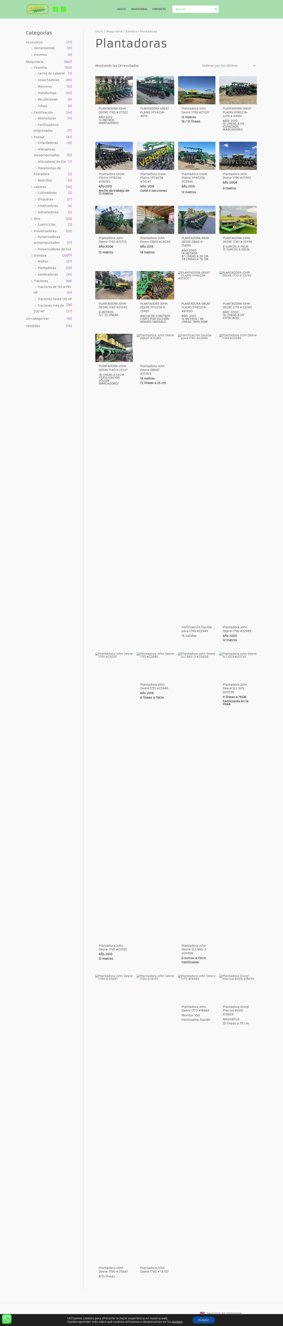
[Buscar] (216, 9)
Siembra (40, 255)
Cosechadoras (48, 80)
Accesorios (34, 42)
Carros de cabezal (51, 73)
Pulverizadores (45, 231)
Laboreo (40, 187)
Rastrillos (45, 180)
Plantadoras (47, 268)
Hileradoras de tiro (52, 162)
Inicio (99, 31)
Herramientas (44, 48)
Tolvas (43, 106)
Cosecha (40, 67)
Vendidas (33, 326)
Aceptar (203, 1320)
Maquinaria (35, 62)
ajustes (177, 1321)
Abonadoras (47, 118)
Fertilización (43, 112)
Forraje (39, 137)
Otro (37, 219)
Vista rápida (114, 100)
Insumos (40, 54)
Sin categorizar (37, 318)
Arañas (43, 261)
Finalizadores (48, 206)
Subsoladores (48, 212)
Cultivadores (47, 193)
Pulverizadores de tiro (54, 249)
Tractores (41, 281)
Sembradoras (48, 274)
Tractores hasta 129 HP (55, 299)
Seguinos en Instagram (224, 1313)
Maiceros (45, 86)
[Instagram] (63, 9)
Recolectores (48, 99)
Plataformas (47, 93)
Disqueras (45, 199)
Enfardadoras (48, 143)
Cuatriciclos (47, 224)
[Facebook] (56, 9)
